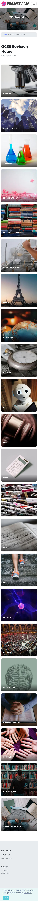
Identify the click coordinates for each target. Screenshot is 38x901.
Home (5, 35)
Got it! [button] (6, 897)
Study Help (5, 873)
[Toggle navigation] (34, 4)
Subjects (4, 870)
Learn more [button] (28, 893)
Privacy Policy (6, 858)
